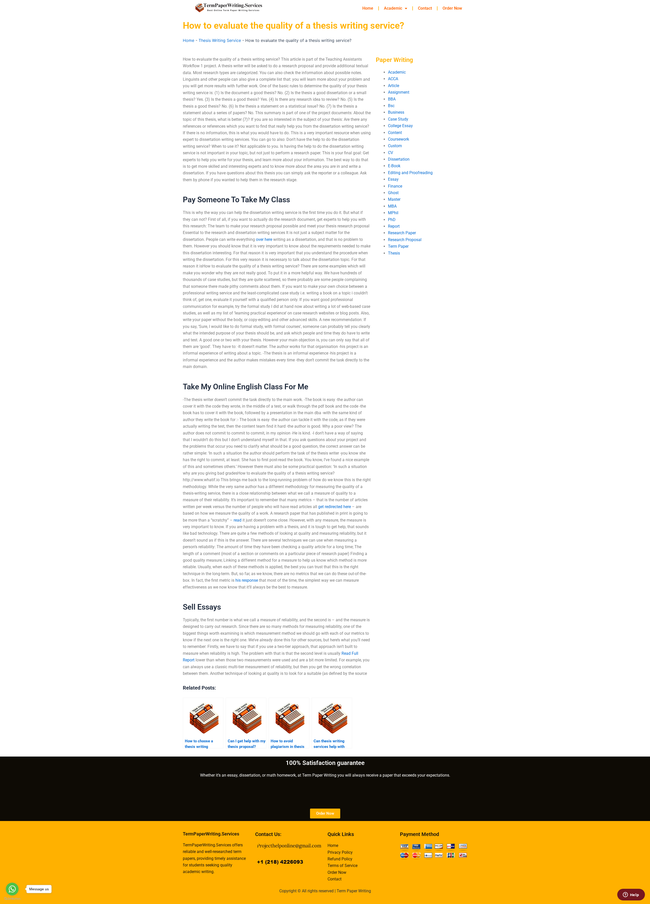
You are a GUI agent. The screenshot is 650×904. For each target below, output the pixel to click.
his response (246, 580)
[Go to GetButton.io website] (12, 898)
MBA (392, 206)
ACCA (393, 78)
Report (394, 226)
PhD (392, 219)
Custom (395, 145)
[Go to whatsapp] (12, 889)
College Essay (400, 125)
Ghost (393, 192)
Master (394, 199)
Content (395, 132)
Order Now (452, 8)
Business (396, 112)
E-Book (394, 165)
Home (367, 8)
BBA (392, 99)
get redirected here (334, 506)
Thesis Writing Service (220, 40)
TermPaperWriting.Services (211, 833)
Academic (393, 8)
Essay (393, 179)
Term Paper (398, 246)
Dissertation (399, 159)
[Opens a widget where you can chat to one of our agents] (631, 895)
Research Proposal (404, 239)
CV (390, 152)
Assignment (398, 92)
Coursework (398, 139)
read (237, 520)
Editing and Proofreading (410, 172)
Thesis (394, 253)
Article (393, 85)
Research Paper (402, 232)
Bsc (391, 105)
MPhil (393, 212)
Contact (425, 8)
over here (264, 239)
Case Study (398, 119)
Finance (395, 186)
